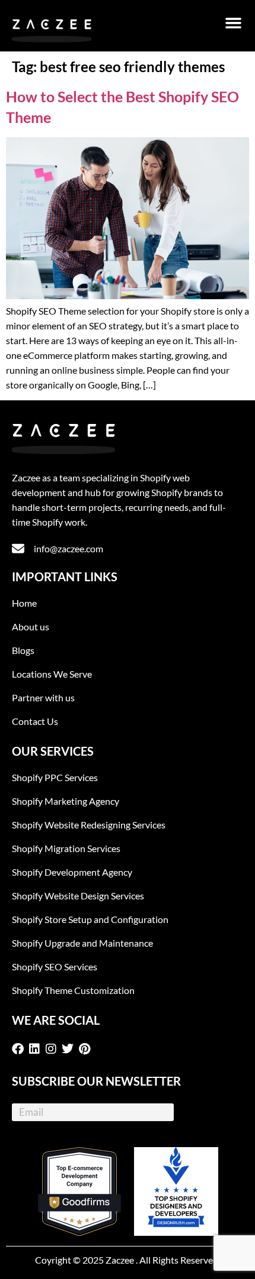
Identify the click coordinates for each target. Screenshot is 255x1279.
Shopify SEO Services (54, 966)
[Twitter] (70, 1049)
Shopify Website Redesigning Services (88, 824)
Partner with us (43, 697)
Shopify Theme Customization (73, 990)
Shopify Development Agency (72, 872)
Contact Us (35, 721)
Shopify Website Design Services (78, 895)
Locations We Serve (52, 673)
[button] (234, 23)
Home (24, 602)
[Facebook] (20, 1049)
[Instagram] (53, 1049)
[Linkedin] (36, 1049)
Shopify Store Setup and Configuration (90, 919)
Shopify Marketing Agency (65, 801)
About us (30, 626)
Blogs (23, 650)
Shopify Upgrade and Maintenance (82, 942)
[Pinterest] (86, 1049)
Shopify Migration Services (66, 848)
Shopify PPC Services (55, 777)
